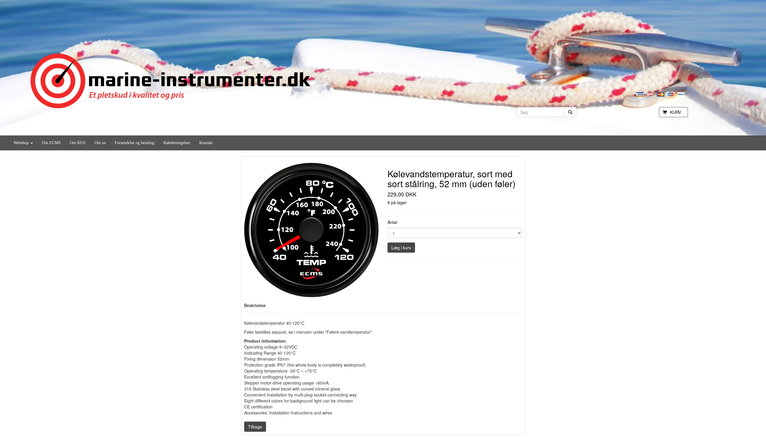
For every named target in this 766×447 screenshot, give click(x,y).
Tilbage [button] (255, 427)
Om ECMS (51, 143)
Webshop (21, 143)
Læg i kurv (401, 248)
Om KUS (78, 143)
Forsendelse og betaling (134, 143)
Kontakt (206, 143)
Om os (100, 143)
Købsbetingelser (176, 143)
